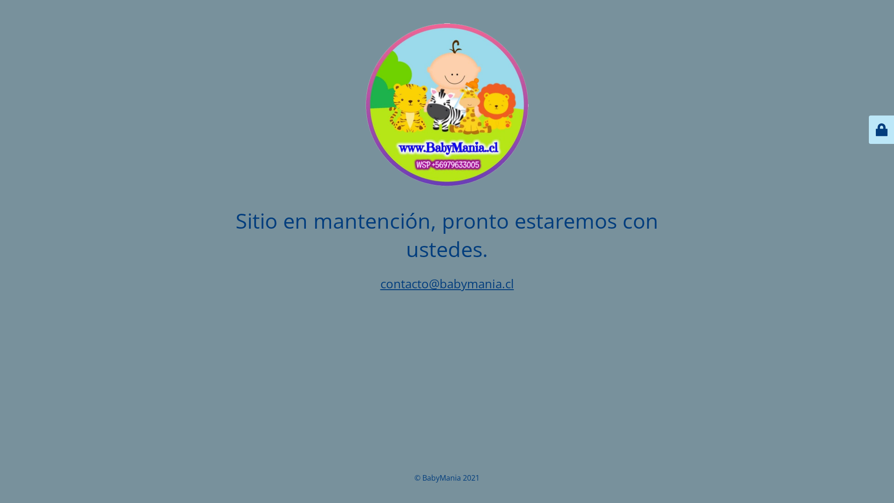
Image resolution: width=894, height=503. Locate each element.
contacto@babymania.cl (447, 283)
